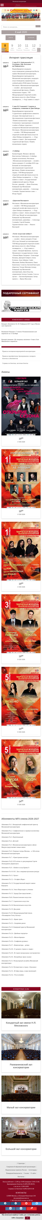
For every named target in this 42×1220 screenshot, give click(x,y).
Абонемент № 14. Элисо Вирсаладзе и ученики (17, 889)
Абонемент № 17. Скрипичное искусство (15, 901)
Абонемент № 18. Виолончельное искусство (16, 905)
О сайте (33, 1173)
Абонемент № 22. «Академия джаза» (13, 923)
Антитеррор (32, 1170)
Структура (21, 1163)
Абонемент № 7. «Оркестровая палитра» (15, 857)
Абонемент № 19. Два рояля (10, 909)
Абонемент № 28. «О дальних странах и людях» (17, 949)
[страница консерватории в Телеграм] (5, 1203)
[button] (4, 15)
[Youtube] (26, 1203)
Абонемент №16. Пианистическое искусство (16, 897)
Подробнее (21, 16)
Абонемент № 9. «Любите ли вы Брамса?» (15, 867)
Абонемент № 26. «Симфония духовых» (14, 941)
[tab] (5, 47)
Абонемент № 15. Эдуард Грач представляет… (16, 893)
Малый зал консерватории (21, 1107)
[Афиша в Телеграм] (31, 1208)
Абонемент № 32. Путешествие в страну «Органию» (19, 967)
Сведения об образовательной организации (20, 1167)
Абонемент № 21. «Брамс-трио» (12, 919)
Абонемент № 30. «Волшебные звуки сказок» (16, 957)
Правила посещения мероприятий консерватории (18, 351)
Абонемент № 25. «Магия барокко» (13, 937)
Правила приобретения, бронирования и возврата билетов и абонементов (19, 357)
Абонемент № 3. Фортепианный (12, 837)
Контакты (21, 1176)
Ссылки (26, 1173)
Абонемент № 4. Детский (9, 841)
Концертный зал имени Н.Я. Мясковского (21, 1024)
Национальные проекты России (16, 1170)
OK (27, 1217)
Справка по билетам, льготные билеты (15, 363)
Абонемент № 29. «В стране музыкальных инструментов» (20, 953)
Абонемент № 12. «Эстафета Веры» (13, 879)
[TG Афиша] (16, 1203)
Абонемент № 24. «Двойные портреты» (14, 933)
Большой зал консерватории (21, 1149)
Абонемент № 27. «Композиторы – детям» (15, 945)
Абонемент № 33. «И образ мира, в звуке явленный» (18, 971)
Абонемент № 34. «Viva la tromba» (12, 975)
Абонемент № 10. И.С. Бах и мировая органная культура (20, 871)
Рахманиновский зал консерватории (21, 1066)
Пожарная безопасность (14, 1173)
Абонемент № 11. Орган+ (9, 875)
